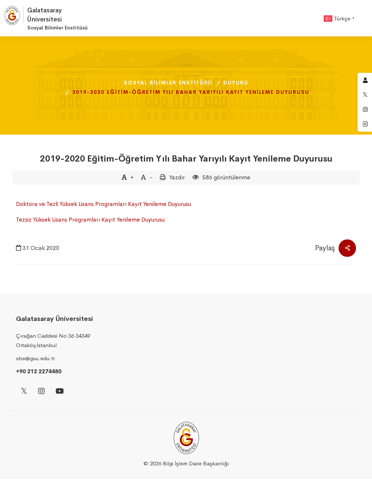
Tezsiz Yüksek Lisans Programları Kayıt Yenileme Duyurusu (90, 219)
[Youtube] (60, 391)
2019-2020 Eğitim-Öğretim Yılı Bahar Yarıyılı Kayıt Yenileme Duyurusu (186, 158)
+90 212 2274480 (38, 371)
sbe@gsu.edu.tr (35, 358)
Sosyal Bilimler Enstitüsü (168, 82)
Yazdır (177, 177)
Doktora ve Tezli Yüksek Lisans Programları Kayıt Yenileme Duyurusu (103, 204)
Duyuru (235, 82)
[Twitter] (24, 391)
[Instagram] (41, 391)
